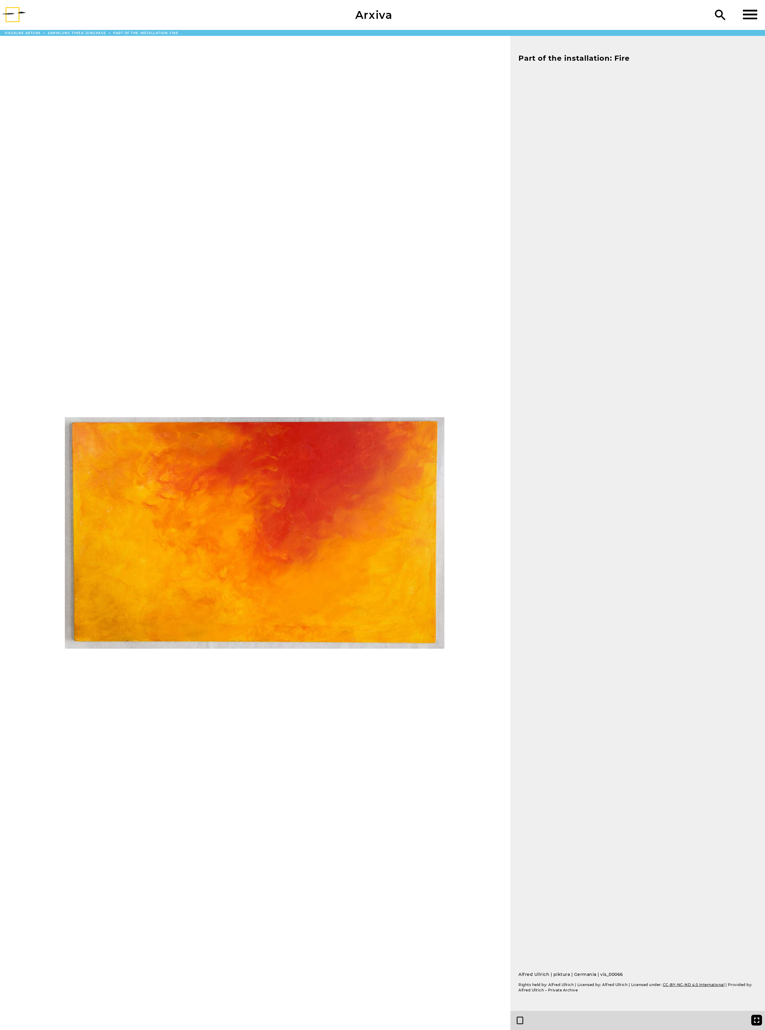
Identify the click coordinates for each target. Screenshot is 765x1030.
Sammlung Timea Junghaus (77, 33)
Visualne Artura (23, 33)
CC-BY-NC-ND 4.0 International (694, 984)
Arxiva (374, 15)
